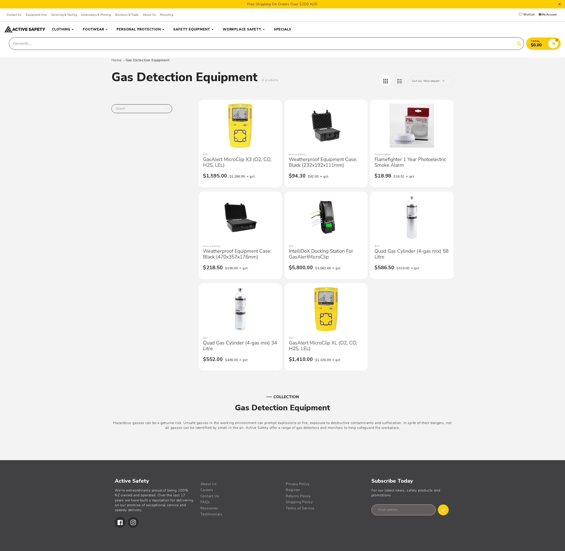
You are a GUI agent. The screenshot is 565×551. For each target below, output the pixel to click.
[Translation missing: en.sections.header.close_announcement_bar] (559, 4)
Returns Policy (298, 496)
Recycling (166, 15)
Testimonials (211, 514)
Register (293, 489)
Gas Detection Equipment (148, 60)
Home (116, 60)
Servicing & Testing (64, 15)
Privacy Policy (298, 484)
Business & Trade (127, 15)
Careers (206, 489)
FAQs (205, 502)
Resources (209, 508)
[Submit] (443, 509)
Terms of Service (300, 508)
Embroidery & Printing (96, 15)
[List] (399, 81)
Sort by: (417, 81)
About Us (149, 15)
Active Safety (297, 154)
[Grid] (385, 81)
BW (205, 154)
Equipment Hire (36, 15)
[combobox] (142, 109)
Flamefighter (383, 154)
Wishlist (528, 15)
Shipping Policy (299, 502)
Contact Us (14, 15)
